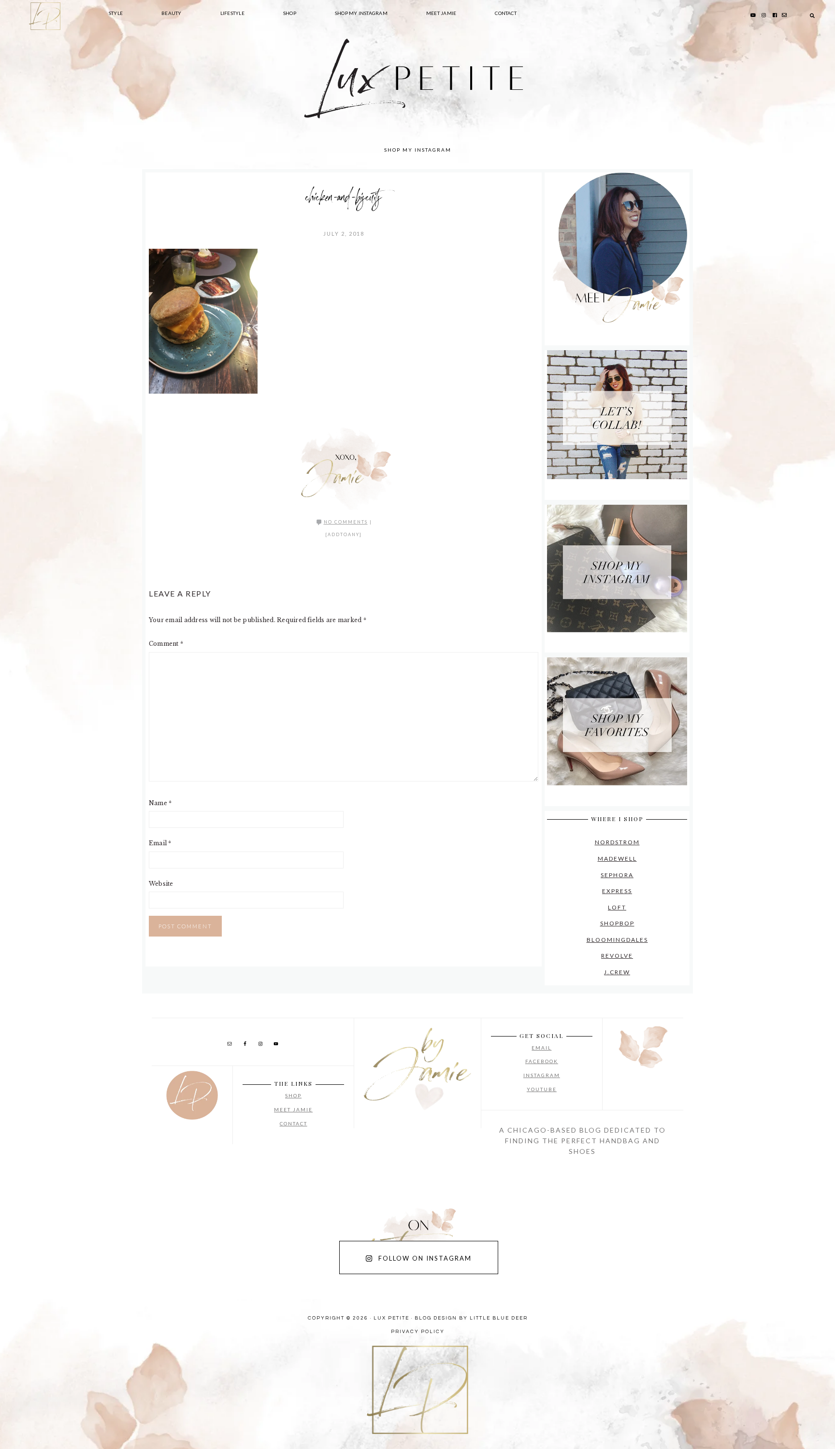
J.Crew (617, 972)
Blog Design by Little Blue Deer (471, 1318)
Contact (293, 1123)
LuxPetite (272, 96)
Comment (166, 643)
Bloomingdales (617, 939)
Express (617, 891)
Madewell (617, 858)
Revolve (617, 955)
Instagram (541, 1075)
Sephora (617, 875)
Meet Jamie (293, 1109)
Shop (293, 1095)
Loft (617, 907)
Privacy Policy (418, 1331)
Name (160, 803)
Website (161, 883)
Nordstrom (617, 842)
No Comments (346, 522)
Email (160, 843)
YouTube (542, 1089)
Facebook (541, 1061)
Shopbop (617, 923)
